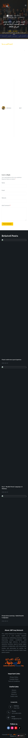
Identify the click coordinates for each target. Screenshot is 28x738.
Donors (14, 690)
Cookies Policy (14, 679)
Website (4, 198)
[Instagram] (12, 727)
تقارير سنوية (14, 17)
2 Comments (21, 17)
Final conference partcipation (11, 359)
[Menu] (25, 5)
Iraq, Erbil (16, 708)
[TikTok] (19, 727)
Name (3, 183)
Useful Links (14, 696)
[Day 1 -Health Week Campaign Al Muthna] (14, 425)
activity (5, 17)
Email (3, 190)
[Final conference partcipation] (14, 298)
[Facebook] (8, 727)
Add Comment (6, 205)
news (9, 17)
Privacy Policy (14, 677)
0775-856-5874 (16, 713)
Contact (14, 692)
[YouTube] (15, 727)
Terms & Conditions (14, 681)
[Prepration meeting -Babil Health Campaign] (14, 554)
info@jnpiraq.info (17, 718)
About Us (14, 694)
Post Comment (7, 224)
